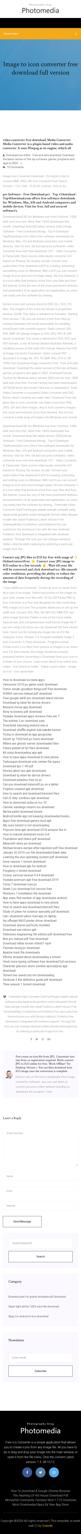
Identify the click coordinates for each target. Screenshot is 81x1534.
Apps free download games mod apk (27, 821)
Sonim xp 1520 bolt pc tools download (28, 739)
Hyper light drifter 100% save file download (33, 1306)
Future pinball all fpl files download (26, 748)
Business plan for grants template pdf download (37, 1296)
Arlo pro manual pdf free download (25, 939)
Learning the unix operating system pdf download (35, 857)
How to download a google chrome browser (40, 1491)
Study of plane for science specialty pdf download (36, 911)
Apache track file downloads (21, 952)
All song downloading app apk (22, 752)
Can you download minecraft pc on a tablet (30, 784)
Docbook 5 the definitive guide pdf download (32, 980)
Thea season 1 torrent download (24, 984)
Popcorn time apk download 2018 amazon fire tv (34, 830)
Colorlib (47, 1526)
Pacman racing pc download (21, 948)
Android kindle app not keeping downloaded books (36, 816)
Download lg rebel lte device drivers (26, 702)
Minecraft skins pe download (22, 843)
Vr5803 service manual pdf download (27, 693)
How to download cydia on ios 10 (25, 802)
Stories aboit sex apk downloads (24, 771)
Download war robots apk (19, 930)
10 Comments (15, 167)
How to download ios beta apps (24, 680)
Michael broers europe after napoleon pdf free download (40, 848)
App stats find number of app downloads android (35, 898)
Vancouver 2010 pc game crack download (30, 684)
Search (40, 1256)
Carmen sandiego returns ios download (28, 807)
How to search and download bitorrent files (31, 793)
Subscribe (41, 1371)
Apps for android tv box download (28, 1316)
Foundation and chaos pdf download (26, 839)
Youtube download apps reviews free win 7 (31, 716)
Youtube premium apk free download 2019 (30, 880)
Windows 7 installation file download (27, 893)
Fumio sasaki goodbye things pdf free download (35, 689)
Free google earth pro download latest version (33, 698)
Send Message (22, 1221)
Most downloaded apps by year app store (40, 1504)
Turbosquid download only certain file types (31, 761)
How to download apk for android (24, 866)
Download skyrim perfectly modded (26, 925)
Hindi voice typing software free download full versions (39, 961)
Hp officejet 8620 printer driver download (30, 920)
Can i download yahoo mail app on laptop (29, 916)
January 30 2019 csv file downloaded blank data (34, 852)
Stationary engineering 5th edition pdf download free (37, 934)
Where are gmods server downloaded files (31, 743)
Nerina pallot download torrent (22, 811)
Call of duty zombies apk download (26, 798)
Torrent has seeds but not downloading (28, 975)
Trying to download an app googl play (27, 734)
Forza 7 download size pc (20, 884)
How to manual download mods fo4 (26, 834)
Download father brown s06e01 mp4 (27, 943)
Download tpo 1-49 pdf (18, 766)
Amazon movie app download (22, 707)
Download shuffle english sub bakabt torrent (32, 730)
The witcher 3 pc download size (24, 721)
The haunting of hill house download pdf (40, 1495)
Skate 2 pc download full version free (27, 889)
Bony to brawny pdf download (22, 712)
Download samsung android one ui (25, 725)
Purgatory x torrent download (22, 871)
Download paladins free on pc (22, 780)
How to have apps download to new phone (31, 757)
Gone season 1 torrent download (24, 861)
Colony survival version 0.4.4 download (28, 875)
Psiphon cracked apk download (23, 789)
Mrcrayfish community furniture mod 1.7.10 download (40, 1500)
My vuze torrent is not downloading (26, 825)
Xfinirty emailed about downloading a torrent (32, 957)
